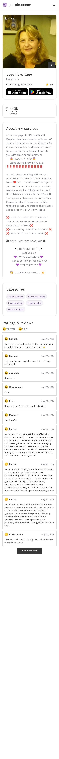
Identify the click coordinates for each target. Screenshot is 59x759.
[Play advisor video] (51, 65)
